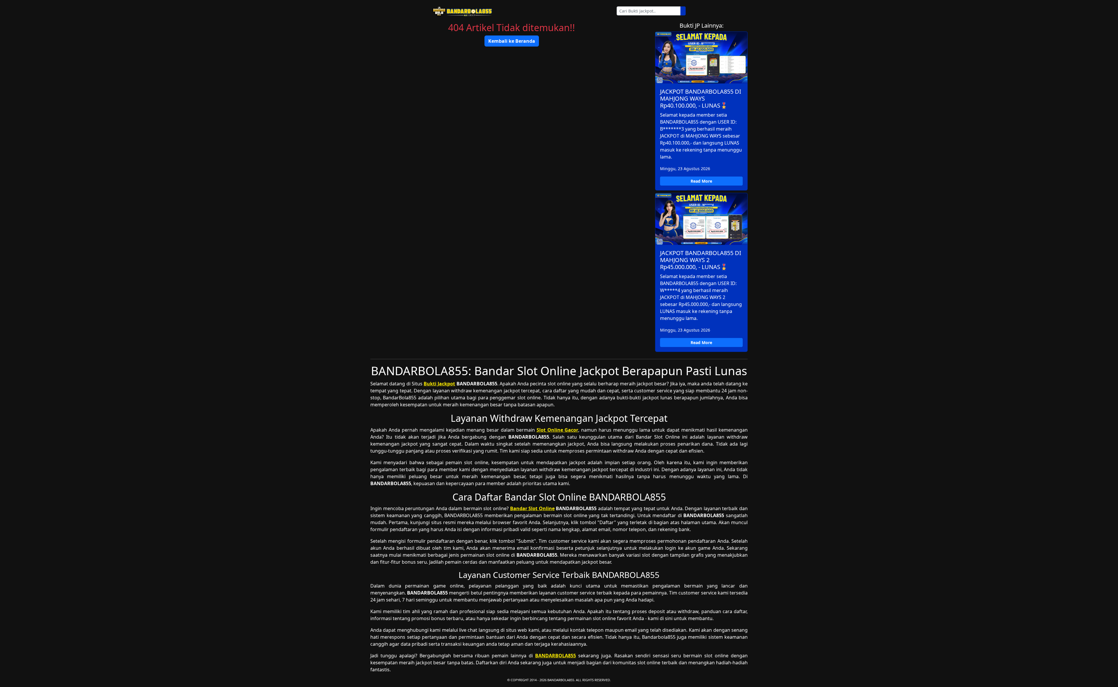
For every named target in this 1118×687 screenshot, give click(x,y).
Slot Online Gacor (558, 430)
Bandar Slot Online (532, 508)
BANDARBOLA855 (555, 655)
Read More (701, 181)
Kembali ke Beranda (511, 41)
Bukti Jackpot (439, 383)
